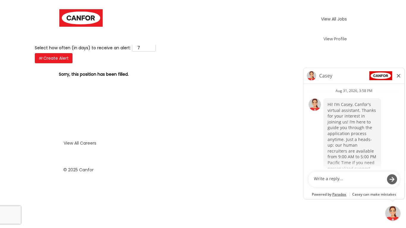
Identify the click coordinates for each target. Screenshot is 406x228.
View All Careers (80, 143)
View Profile (335, 39)
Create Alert (55, 58)
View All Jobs (334, 19)
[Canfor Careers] (81, 18)
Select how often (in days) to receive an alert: (83, 48)
